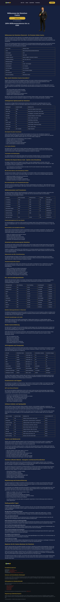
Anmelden (52, 2)
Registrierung (17, 18)
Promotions (37, 2)
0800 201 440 (29, 591)
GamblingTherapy (9, 587)
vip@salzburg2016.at (12, 571)
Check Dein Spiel (9, 589)
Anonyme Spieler (9, 588)
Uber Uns (22, 2)
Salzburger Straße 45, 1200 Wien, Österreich (17, 572)
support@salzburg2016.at (13, 570)
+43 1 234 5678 (12, 569)
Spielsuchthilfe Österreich (10, 585)
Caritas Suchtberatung (10, 586)
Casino (27, 2)
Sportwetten (32, 2)
